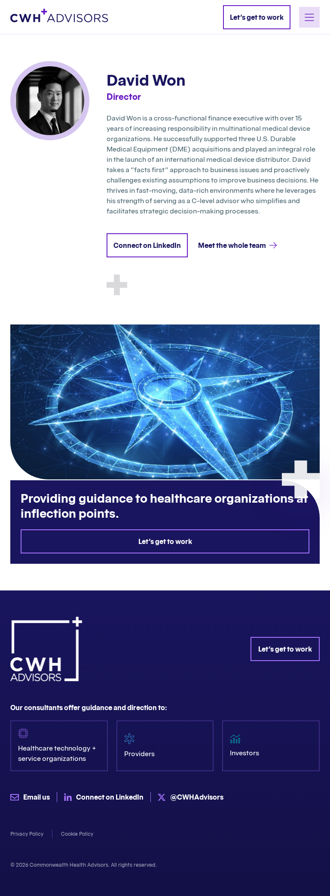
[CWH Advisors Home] (59, 17)
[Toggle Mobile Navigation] (309, 17)
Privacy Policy (26, 834)
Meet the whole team (232, 245)
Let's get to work (165, 541)
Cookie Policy (77, 834)
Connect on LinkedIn (147, 245)
